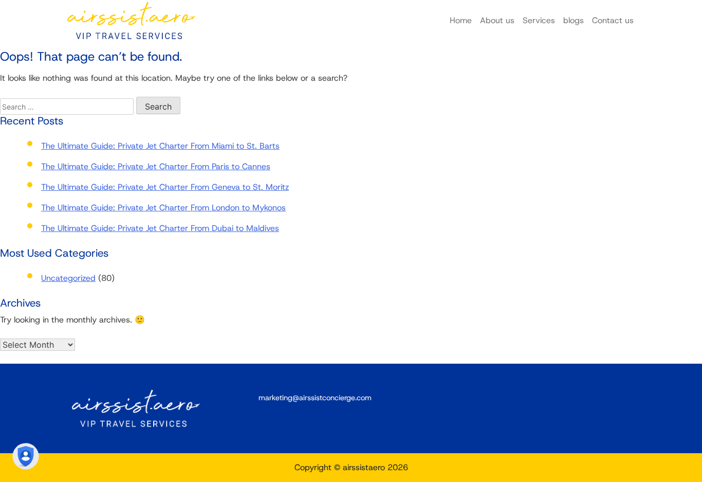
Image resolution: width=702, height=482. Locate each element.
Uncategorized (68, 278)
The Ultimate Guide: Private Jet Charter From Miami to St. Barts (160, 145)
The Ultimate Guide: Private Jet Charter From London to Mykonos (163, 207)
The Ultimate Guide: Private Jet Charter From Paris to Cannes (155, 166)
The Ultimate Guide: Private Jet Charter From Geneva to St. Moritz (165, 187)
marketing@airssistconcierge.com (315, 397)
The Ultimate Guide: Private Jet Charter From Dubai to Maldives (160, 228)
